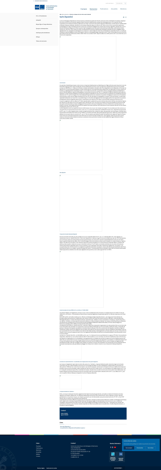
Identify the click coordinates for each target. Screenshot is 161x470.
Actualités (38, 452)
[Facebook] (110, 447)
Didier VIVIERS (64, 413)
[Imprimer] (124, 17)
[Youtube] (115, 447)
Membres (38, 450)
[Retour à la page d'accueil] (46, 7)
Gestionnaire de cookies (51, 468)
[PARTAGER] (126, 17)
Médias (38, 454)
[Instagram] (112, 447)
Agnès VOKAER (64, 415)
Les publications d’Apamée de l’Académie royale (72, 428)
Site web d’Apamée (64, 426)
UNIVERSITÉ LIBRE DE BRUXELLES (41, 0)
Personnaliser (140, 448)
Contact (38, 456)
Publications (39, 448)
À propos (38, 446)
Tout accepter (129, 448)
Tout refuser (151, 448)
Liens (37, 443)
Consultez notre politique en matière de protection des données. (140, 444)
